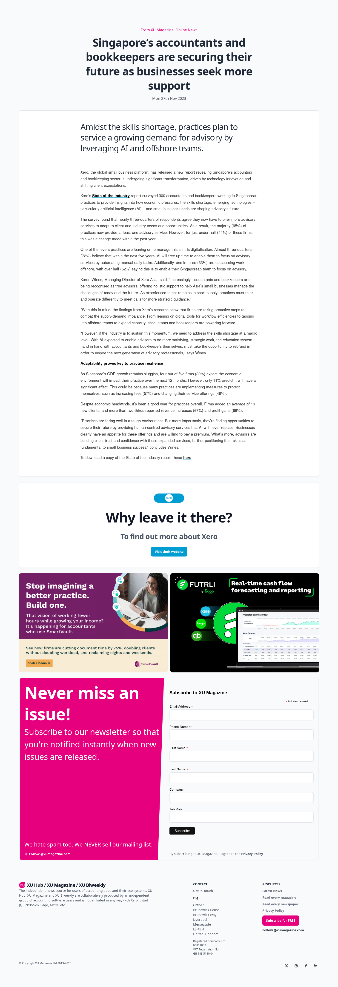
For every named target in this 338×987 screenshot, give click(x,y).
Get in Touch (203, 891)
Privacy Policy (273, 911)
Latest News (272, 891)
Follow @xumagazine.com (283, 930)
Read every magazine (279, 898)
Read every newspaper (280, 904)
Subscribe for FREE (280, 920)
